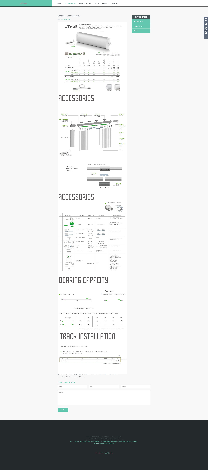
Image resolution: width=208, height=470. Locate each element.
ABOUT (59, 3)
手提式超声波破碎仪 (132, 441)
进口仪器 (77, 441)
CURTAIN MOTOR (70, 3)
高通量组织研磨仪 (105, 441)
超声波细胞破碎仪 (95, 441)
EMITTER (96, 3)
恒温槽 (88, 441)
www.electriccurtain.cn (108, 443)
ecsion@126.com (98, 443)
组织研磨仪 (114, 441)
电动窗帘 (106, 453)
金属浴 (72, 441)
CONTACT (105, 3)
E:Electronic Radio (66, 19)
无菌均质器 (83, 441)
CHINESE (115, 3)
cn (112, 453)
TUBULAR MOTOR (85, 3)
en (110, 453)
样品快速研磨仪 (122, 441)
